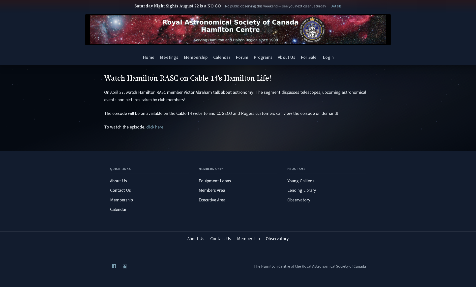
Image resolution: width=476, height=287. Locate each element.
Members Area (212, 190)
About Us (286, 57)
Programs (263, 57)
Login (328, 57)
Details (336, 6)
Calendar (221, 57)
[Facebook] (114, 266)
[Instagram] (125, 266)
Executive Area (212, 200)
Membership (196, 57)
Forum (242, 57)
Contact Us (120, 190)
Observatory (298, 200)
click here (154, 127)
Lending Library (301, 190)
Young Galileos (300, 181)
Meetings (169, 57)
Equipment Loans (215, 181)
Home (148, 57)
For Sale (309, 57)
